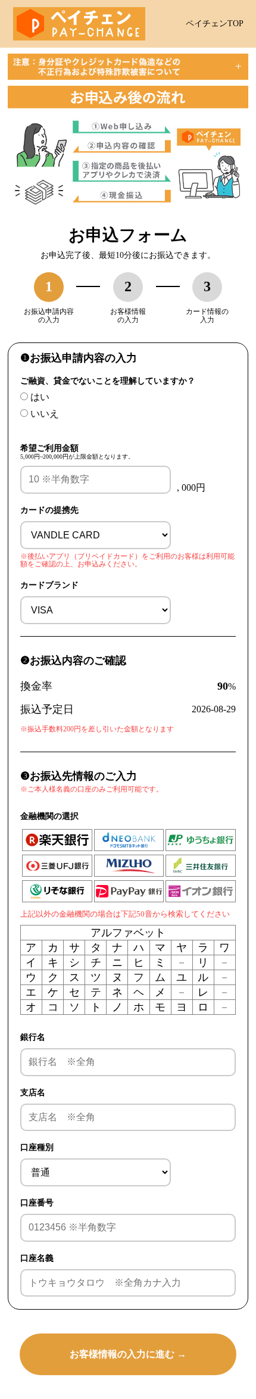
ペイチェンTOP (214, 23)
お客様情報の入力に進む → (128, 1354)
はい (39, 397)
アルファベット (128, 933)
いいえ (44, 414)
